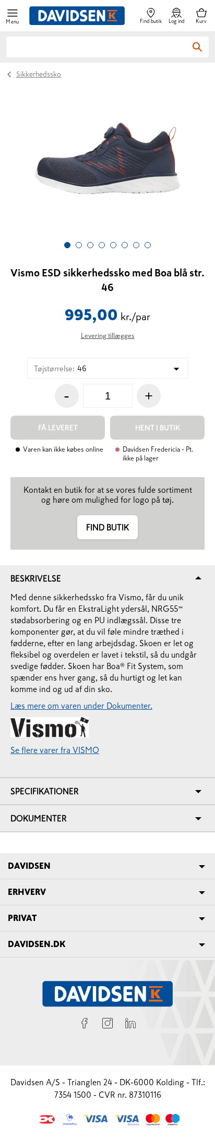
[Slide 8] (147, 245)
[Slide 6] (124, 245)
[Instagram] (107, 1025)
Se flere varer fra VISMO (54, 750)
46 (60, 368)
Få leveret (58, 427)
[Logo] (77, 15)
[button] (12, 16)
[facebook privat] (84, 1025)
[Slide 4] (102, 245)
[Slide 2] (79, 245)
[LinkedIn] (130, 1025)
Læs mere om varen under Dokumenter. (81, 705)
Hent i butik (157, 427)
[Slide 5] (113, 245)
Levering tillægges (108, 335)
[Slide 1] (67, 245)
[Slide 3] (90, 245)
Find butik (107, 527)
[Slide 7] (136, 245)
